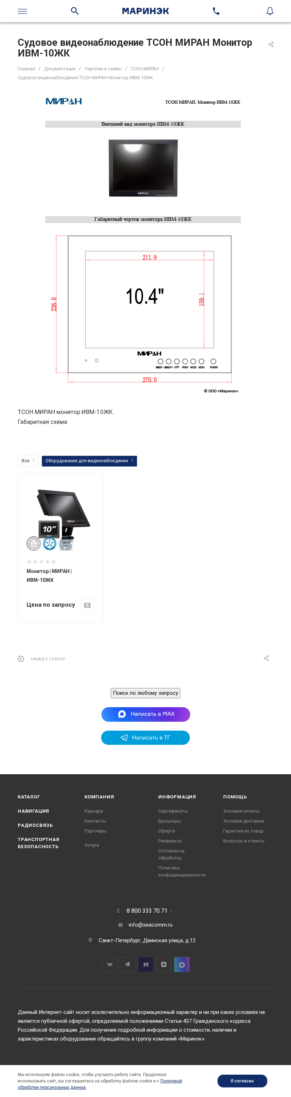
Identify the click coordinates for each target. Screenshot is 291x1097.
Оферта (166, 831)
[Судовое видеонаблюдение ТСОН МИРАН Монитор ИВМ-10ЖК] (145, 245)
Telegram (127, 964)
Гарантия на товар (243, 831)
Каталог (29, 796)
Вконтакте (109, 964)
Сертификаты (173, 811)
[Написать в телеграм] (145, 743)
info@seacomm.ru (150, 925)
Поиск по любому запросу (145, 693)
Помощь (235, 796)
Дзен (163, 964)
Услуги (91, 845)
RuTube (145, 964)
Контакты (95, 821)
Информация (177, 796)
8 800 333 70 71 (147, 911)
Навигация (33, 811)
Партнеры (95, 831)
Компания (99, 796)
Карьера (93, 811)
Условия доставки (243, 821)
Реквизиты (170, 841)
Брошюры (169, 821)
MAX (182, 964)
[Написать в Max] (145, 714)
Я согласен (242, 1081)
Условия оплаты (241, 811)
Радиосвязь (35, 825)
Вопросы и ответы (243, 841)
